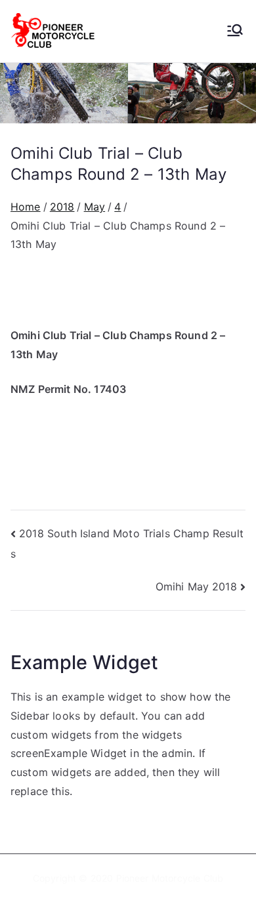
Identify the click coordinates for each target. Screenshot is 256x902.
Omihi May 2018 (196, 586)
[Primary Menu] (234, 31)
